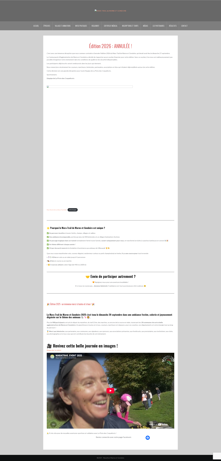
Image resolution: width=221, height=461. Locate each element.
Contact (184, 25)
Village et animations (63, 25)
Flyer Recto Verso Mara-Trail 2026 (57, 209)
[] (54, 350)
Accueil (36, 25)
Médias (145, 25)
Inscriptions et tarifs (130, 25)
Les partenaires (158, 25)
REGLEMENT (95, 25)
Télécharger (72, 209)
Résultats (173, 25)
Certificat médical (110, 25)
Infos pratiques (81, 25)
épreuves (47, 25)
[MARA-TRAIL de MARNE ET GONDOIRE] (110, 11)
